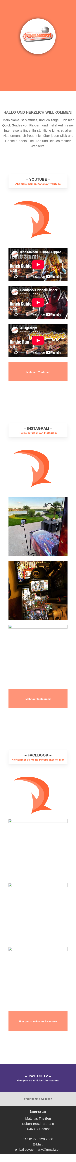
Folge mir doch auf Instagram (38, 433)
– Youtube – (38, 179)
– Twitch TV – (38, 1076)
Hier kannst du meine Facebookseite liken (38, 759)
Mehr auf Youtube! (38, 372)
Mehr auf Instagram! (38, 699)
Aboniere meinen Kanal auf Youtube (38, 184)
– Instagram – (38, 428)
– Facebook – (38, 755)
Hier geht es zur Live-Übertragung (38, 1080)
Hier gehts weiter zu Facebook (38, 1021)
